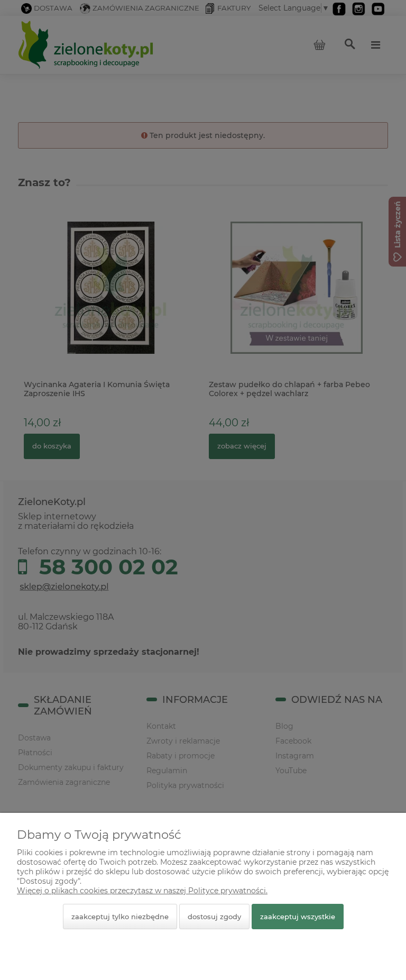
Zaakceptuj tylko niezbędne (120, 916)
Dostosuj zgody (214, 916)
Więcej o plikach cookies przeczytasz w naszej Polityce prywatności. (142, 890)
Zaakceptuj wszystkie (297, 916)
